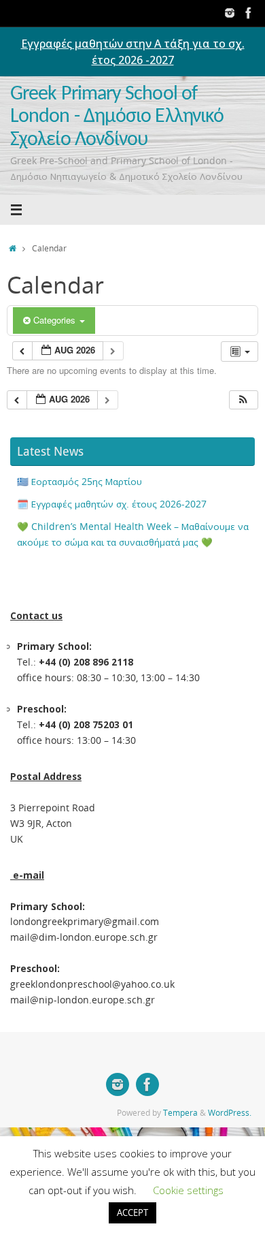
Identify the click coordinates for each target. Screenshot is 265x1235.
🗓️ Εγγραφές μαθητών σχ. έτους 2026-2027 (112, 504)
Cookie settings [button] (188, 1190)
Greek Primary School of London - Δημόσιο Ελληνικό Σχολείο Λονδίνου (117, 117)
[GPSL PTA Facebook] (248, 12)
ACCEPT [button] (132, 1212)
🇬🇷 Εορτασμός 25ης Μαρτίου (79, 481)
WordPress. (229, 1113)
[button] (243, 400)
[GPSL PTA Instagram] (229, 12)
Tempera (180, 1113)
